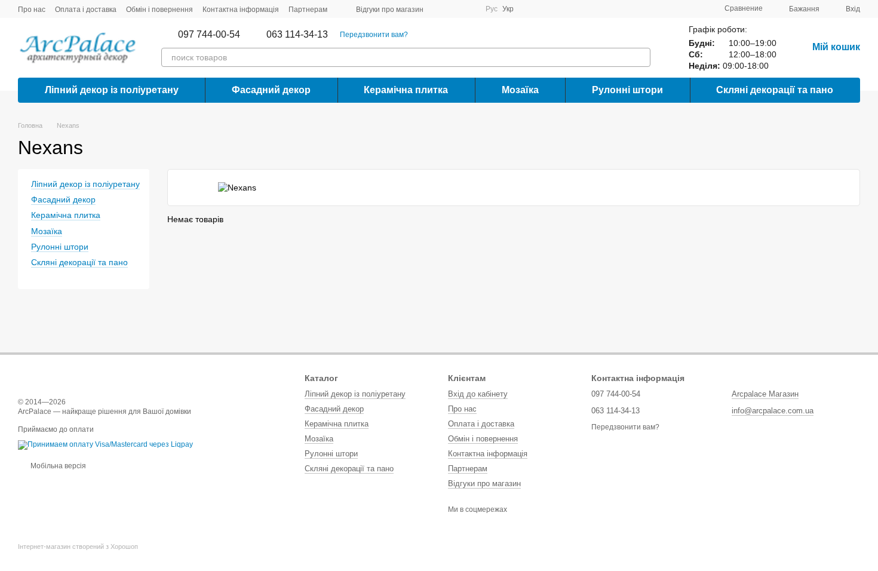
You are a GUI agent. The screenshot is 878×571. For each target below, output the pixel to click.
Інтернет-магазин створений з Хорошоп (78, 546)
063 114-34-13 (297, 34)
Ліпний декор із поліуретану (112, 90)
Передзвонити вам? (374, 34)
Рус (492, 9)
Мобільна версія (57, 466)
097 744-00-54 (209, 34)
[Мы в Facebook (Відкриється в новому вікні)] (440, 9)
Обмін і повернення (159, 9)
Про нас (31, 9)
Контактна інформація (240, 9)
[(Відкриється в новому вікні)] (454, 9)
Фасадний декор (271, 90)
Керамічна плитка (406, 90)
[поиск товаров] (640, 57)
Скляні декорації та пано (774, 90)
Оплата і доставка (85, 9)
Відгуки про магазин (389, 9)
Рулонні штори (627, 90)
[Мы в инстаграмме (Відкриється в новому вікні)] (469, 9)
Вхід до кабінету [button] (478, 393)
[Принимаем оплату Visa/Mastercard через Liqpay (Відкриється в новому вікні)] (105, 444)
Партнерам (307, 9)
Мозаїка (520, 90)
